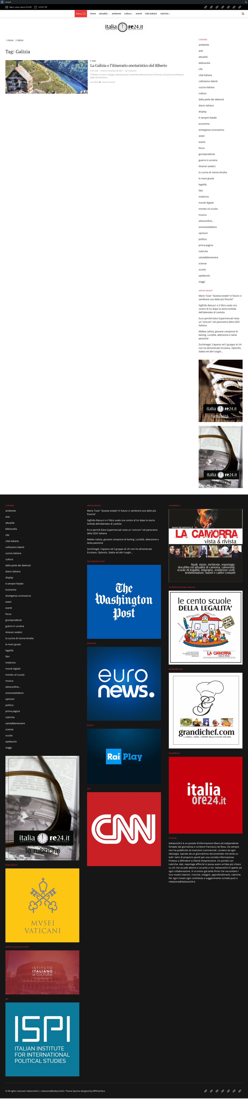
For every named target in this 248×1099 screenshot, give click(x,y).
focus (202, 148)
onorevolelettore (208, 227)
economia (204, 123)
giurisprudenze (207, 154)
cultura (127, 13)
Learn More (95, 82)
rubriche (164, 13)
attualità (103, 13)
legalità (203, 184)
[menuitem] (2, 2)
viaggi (94, 61)
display (202, 111)
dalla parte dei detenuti (211, 99)
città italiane (151, 13)
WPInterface (99, 1091)
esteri (202, 135)
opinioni (203, 233)
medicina (204, 196)
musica (203, 214)
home (93, 13)
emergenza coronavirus (211, 129)
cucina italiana (206, 87)
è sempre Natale (208, 117)
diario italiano (206, 105)
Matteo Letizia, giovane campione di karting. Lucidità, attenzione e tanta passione (218, 335)
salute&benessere (208, 257)
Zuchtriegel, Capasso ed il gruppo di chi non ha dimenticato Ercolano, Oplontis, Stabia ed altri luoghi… (220, 348)
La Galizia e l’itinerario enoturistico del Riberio (128, 65)
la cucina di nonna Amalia (213, 172)
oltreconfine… (206, 220)
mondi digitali (206, 202)
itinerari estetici (207, 166)
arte (201, 50)
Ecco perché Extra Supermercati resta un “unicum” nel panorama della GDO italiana (219, 322)
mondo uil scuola (208, 208)
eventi (139, 13)
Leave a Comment (108, 82)
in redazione (131, 71)
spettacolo (204, 275)
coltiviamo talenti (208, 81)
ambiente (116, 13)
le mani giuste (206, 178)
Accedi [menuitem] (8, 2)
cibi (201, 69)
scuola (202, 269)
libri (201, 190)
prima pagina (206, 245)
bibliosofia (204, 62)
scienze (203, 263)
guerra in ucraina (208, 160)
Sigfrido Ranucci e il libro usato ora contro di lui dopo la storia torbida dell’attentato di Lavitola (218, 309)
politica (203, 239)
